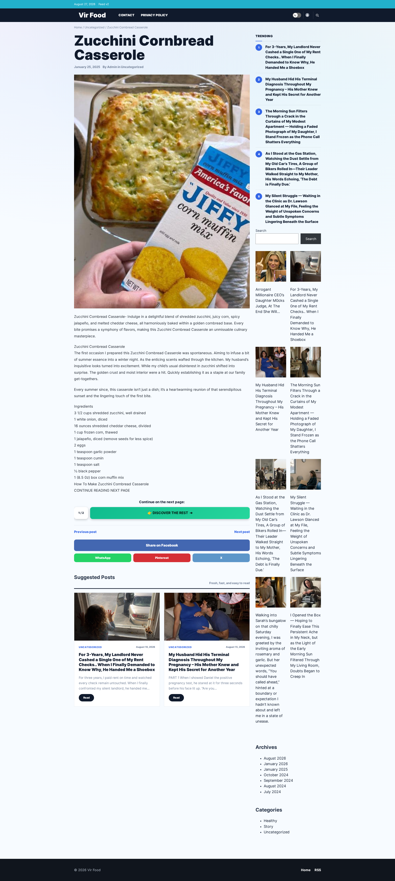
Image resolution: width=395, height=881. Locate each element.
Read (86, 697)
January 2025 (276, 769)
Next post (242, 532)
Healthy (270, 821)
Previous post (85, 532)
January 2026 (276, 764)
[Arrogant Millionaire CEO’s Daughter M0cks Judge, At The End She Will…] (271, 266)
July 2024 (272, 792)
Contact (126, 15)
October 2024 (276, 775)
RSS (318, 870)
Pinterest (162, 557)
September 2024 (278, 780)
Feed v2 (104, 4)
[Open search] (317, 15)
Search (261, 230)
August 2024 (275, 786)
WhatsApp (102, 557)
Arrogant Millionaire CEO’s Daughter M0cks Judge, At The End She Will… (270, 300)
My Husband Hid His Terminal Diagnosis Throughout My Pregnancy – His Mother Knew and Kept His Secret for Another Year (204, 662)
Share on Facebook (162, 545)
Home (78, 27)
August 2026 (275, 758)
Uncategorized (95, 27)
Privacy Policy (154, 15)
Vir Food (92, 15)
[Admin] (307, 15)
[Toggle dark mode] (297, 15)
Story (268, 826)
